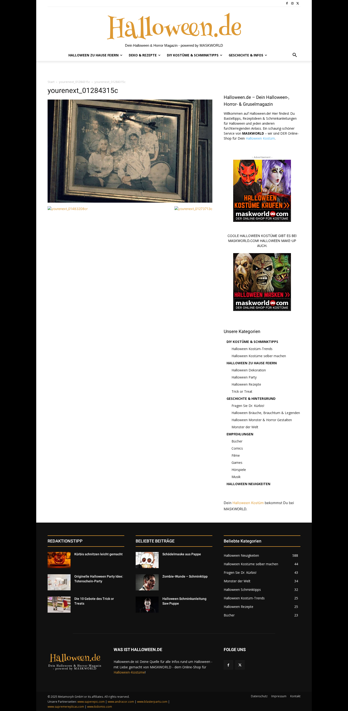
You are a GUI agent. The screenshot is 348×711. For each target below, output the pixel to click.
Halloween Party (244, 377)
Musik (236, 476)
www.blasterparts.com (152, 702)
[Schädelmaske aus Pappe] (147, 560)
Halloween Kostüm (260, 138)
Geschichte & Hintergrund (251, 398)
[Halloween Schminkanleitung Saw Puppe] (147, 605)
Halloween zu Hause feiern (252, 363)
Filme (236, 455)
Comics (237, 448)
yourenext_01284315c (74, 82)
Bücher (237, 441)
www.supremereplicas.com (66, 707)
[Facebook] (287, 3)
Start (51, 82)
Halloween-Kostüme (129, 672)
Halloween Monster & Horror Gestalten (262, 420)
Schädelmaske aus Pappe (181, 554)
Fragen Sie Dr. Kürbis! (248, 405)
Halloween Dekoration (249, 370)
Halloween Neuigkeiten (248, 484)
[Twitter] (297, 3)
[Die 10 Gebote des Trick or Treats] (59, 605)
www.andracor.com (121, 702)
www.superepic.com (91, 702)
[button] (294, 55)
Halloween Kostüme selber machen (259, 356)
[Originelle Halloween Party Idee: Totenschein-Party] (59, 582)
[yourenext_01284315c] (130, 201)
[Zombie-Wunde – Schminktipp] (147, 582)
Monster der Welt (245, 427)
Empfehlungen (240, 434)
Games (237, 462)
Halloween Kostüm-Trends (252, 348)
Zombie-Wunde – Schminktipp (185, 576)
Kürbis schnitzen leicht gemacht (98, 554)
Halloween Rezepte (246, 384)
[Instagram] (292, 3)
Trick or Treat (242, 391)
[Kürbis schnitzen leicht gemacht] (59, 560)
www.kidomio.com (99, 707)
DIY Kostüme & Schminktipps (252, 341)
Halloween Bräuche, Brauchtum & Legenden (266, 412)
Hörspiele (239, 469)
